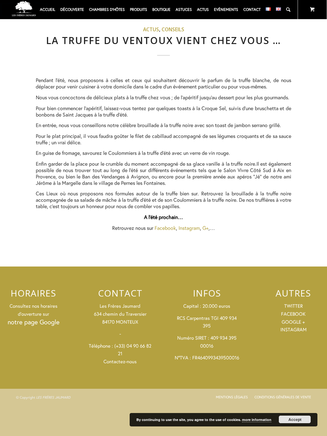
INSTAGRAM (293, 330)
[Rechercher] (288, 9)
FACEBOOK (293, 314)
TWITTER (293, 306)
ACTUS (151, 29)
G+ (205, 227)
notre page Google (33, 322)
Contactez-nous (120, 361)
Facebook (165, 227)
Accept (294, 419)
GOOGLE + (293, 322)
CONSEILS (173, 29)
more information (256, 419)
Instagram (189, 227)
